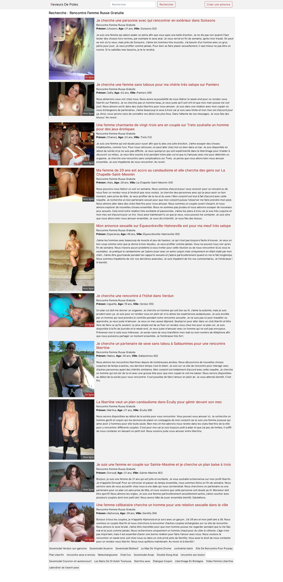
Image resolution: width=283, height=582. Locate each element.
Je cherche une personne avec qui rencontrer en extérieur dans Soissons (155, 20)
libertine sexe (142, 561)
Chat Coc (125, 554)
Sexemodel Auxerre (101, 548)
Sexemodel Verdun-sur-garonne (68, 548)
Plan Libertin (56, 554)
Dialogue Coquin (162, 561)
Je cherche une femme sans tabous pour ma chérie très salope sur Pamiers (157, 84)
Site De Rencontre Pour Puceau (214, 548)
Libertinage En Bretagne (189, 561)
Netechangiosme (108, 554)
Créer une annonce (218, 4)
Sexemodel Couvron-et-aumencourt (70, 561)
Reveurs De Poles (64, 4)
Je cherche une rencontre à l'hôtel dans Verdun (135, 296)
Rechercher (166, 4)
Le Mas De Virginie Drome (156, 548)
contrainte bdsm (183, 548)
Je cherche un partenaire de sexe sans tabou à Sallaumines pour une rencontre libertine (160, 345)
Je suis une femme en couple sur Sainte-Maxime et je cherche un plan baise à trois (163, 464)
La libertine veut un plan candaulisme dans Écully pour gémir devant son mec (159, 402)
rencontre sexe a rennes (81, 554)
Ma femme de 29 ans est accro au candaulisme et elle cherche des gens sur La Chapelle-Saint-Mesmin (160, 172)
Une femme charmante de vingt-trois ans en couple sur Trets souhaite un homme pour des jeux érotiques (162, 127)
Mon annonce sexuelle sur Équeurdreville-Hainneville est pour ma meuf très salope (163, 226)
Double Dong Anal (167, 554)
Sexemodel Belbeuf (126, 548)
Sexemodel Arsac (144, 554)
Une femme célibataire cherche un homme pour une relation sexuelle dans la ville (162, 505)
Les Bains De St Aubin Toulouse (112, 561)
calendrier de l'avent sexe (64, 567)
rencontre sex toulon (193, 554)
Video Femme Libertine (219, 561)
